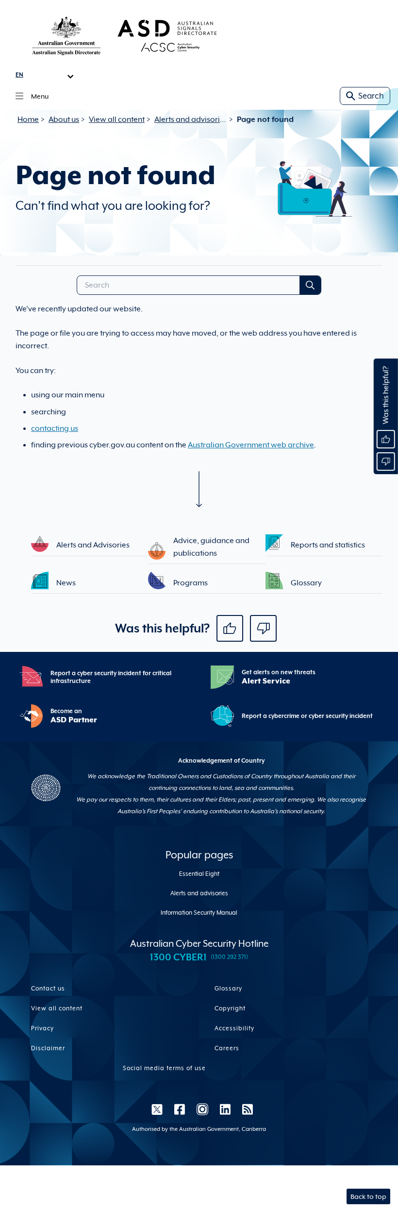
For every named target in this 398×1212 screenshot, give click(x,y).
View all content (117, 119)
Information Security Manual (199, 912)
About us (64, 119)
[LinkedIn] (225, 1109)
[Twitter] (157, 1109)
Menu (40, 96)
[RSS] (244, 1109)
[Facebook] (179, 1109)
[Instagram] (202, 1109)
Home (28, 119)
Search (371, 96)
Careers (227, 1048)
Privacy (42, 1028)
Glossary (228, 988)
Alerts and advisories (190, 119)
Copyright (230, 1008)
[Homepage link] (124, 35)
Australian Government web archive (251, 445)
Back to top (368, 1196)
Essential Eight (199, 874)
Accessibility (234, 1028)
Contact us (48, 988)
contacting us (54, 428)
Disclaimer (48, 1048)
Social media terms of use (164, 1068)
